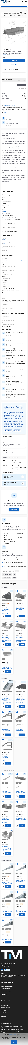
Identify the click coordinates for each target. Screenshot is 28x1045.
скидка (4, 54)
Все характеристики (6, 102)
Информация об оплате (9, 112)
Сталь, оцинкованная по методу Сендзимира (14, 260)
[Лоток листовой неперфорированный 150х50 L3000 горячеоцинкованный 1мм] (7, 694)
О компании (4, 998)
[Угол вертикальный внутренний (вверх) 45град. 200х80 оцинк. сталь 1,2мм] (21, 604)
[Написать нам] (22, 2)
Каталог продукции (7, 982)
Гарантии (3, 1002)
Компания (4, 994)
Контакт (3, 1016)
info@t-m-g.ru (6, 966)
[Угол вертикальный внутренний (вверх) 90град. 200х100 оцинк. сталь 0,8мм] (21, 633)
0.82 (4, 252)
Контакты (3, 1012)
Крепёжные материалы (6, 988)
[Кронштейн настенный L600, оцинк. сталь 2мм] (7, 875)
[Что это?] (9, 213)
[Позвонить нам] (26, 2)
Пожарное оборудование (7, 991)
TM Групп (9, 1)
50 (4, 243)
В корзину (14, 60)
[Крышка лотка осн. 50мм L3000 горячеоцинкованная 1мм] (7, 785)
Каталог (7, 9)
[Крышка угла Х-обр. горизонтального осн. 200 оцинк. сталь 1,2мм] (7, 661)
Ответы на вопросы (6, 1007)
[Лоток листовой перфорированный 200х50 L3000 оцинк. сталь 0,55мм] (7, 604)
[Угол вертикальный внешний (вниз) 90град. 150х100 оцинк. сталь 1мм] (7, 842)
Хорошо (14, 1042)
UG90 (4, 211)
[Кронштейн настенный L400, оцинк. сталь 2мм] (7, 903)
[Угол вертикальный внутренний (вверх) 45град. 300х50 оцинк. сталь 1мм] (21, 785)
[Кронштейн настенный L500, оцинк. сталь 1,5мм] (21, 875)
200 (4, 239)
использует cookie (13, 1034)
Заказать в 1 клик (14, 64)
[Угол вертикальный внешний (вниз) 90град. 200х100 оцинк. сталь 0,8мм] (7, 633)
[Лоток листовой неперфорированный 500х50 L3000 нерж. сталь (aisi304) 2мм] (21, 694)
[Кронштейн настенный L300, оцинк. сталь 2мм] (7, 931)
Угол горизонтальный (8, 306)
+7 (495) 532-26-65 (8, 963)
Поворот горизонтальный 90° (10, 310)
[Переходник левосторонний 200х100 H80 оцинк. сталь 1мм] (7, 814)
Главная (2, 9)
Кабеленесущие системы (16, 9)
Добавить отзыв (14, 509)
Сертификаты (4, 1005)
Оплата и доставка (5, 1000)
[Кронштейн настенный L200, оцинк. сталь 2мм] (21, 903)
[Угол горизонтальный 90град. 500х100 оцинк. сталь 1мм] (21, 814)
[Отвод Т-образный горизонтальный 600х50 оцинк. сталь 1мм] (21, 723)
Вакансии (3, 1010)
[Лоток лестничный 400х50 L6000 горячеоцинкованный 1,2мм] (7, 723)
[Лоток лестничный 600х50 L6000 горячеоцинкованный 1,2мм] (7, 752)
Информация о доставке (9, 105)
